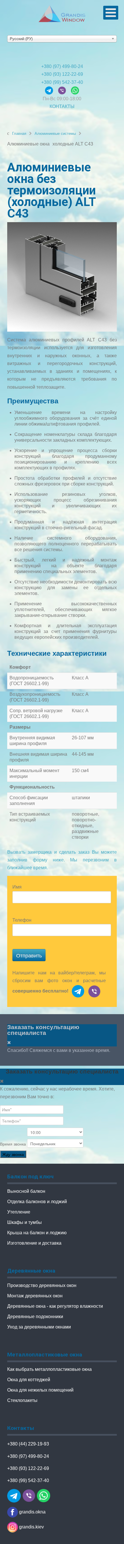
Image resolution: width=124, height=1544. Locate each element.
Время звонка (13, 1144)
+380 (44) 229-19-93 (28, 1443)
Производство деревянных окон (41, 1285)
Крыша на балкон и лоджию (37, 1232)
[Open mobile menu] (110, 13)
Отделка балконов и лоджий (37, 1201)
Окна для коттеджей (28, 1379)
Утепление (18, 1212)
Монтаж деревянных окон (35, 1295)
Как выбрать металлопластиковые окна (49, 1369)
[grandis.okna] (51, 90)
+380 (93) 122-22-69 (62, 74)
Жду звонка (13, 1154)
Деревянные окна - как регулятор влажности (55, 1306)
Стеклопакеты (22, 1400)
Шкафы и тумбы (24, 1222)
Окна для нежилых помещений (40, 1390)
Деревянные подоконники (35, 1316)
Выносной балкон (26, 1191)
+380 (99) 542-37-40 (62, 82)
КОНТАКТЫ (62, 106)
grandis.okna (32, 1511)
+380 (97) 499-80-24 (62, 66)
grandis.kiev (31, 1526)
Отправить (29, 955)
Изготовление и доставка (34, 1243)
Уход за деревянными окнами (39, 1326)
